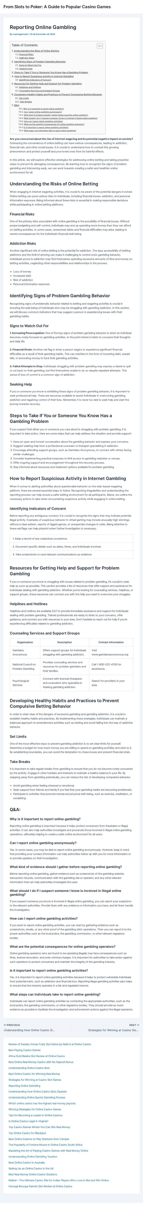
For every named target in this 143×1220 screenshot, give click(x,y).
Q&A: (17, 105)
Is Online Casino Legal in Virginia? (28, 1121)
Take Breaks (26, 102)
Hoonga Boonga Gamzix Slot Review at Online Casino (40, 1186)
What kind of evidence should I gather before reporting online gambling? (56, 115)
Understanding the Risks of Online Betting (36, 50)
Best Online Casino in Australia (27, 1162)
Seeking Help (25, 69)
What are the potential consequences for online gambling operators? (54, 124)
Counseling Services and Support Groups (39, 91)
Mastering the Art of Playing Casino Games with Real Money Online (48, 1150)
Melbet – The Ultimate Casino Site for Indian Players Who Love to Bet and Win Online (59, 1180)
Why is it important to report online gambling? (43, 109)
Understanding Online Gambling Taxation (33, 1156)
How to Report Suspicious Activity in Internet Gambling (44, 76)
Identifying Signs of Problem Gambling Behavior (40, 61)
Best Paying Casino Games (25, 1050)
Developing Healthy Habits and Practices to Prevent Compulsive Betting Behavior (58, 94)
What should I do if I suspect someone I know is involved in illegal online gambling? (61, 118)
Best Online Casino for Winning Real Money (34, 1073)
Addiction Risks (26, 58)
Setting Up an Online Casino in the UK (31, 1168)
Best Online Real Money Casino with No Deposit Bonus (41, 1062)
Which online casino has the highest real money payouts (42, 1103)
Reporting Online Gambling (24, 1085)
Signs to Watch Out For (30, 65)
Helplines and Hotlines (30, 87)
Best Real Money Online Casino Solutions (33, 1174)
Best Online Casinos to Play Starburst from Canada (39, 1139)
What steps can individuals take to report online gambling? (50, 131)
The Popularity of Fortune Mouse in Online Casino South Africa (45, 1144)
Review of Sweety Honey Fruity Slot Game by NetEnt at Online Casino (50, 1044)
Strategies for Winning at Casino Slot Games (35, 1079)
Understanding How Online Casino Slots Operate (38, 1091)
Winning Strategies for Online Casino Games (35, 1109)
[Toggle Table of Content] (98, 46)
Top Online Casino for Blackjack (27, 1133)
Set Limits (24, 98)
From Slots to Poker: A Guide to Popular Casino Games (57, 6)
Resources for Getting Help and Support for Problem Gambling (48, 83)
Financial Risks (26, 54)
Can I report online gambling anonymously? (43, 112)
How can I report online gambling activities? (43, 121)
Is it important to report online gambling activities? (46, 127)
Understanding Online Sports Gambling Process (37, 1097)
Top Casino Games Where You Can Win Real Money (39, 1127)
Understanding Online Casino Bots (29, 1068)
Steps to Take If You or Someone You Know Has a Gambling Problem (51, 72)
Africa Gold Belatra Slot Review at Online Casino (37, 1056)
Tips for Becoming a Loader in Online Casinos (36, 1115)
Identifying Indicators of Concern (35, 80)
